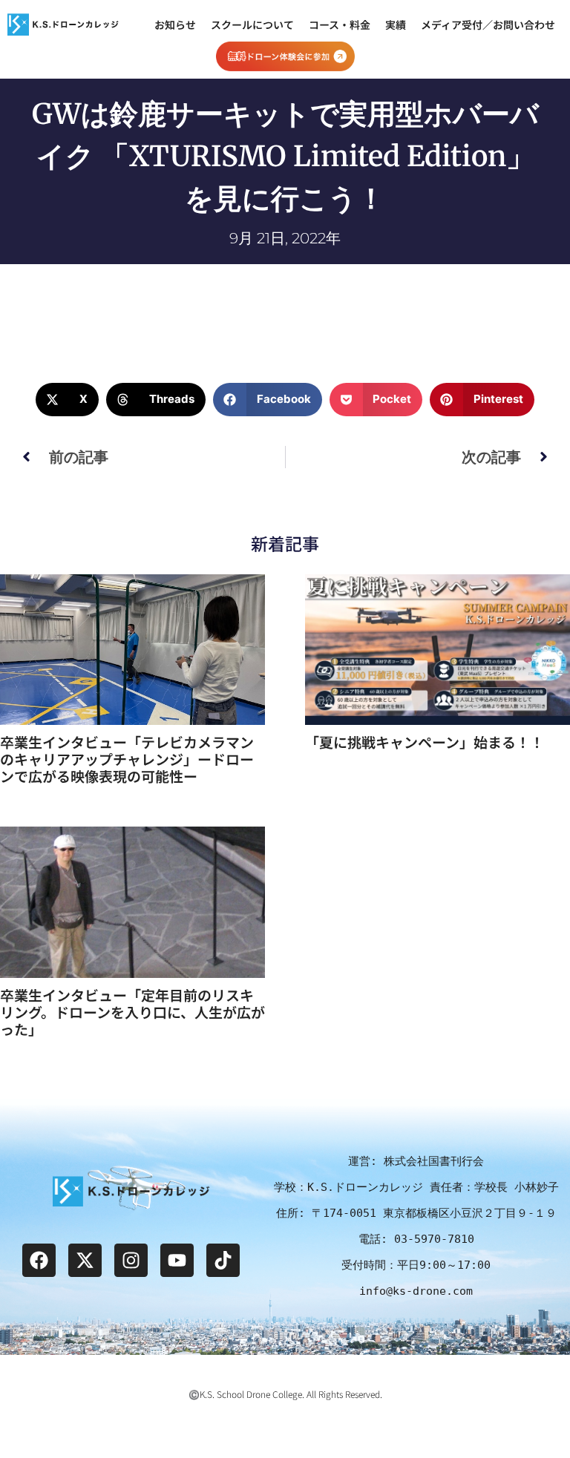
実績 (395, 24)
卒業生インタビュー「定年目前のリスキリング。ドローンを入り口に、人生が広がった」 (132, 1012)
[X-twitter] (85, 1260)
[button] (67, 399)
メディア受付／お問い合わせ (488, 24)
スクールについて (252, 24)
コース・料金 (339, 24)
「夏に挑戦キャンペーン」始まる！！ (424, 742)
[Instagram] (131, 1260)
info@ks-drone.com (416, 1291)
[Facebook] (39, 1260)
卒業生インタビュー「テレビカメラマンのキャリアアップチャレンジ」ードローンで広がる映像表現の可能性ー (127, 759)
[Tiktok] (223, 1260)
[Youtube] (177, 1260)
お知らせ (175, 24)
